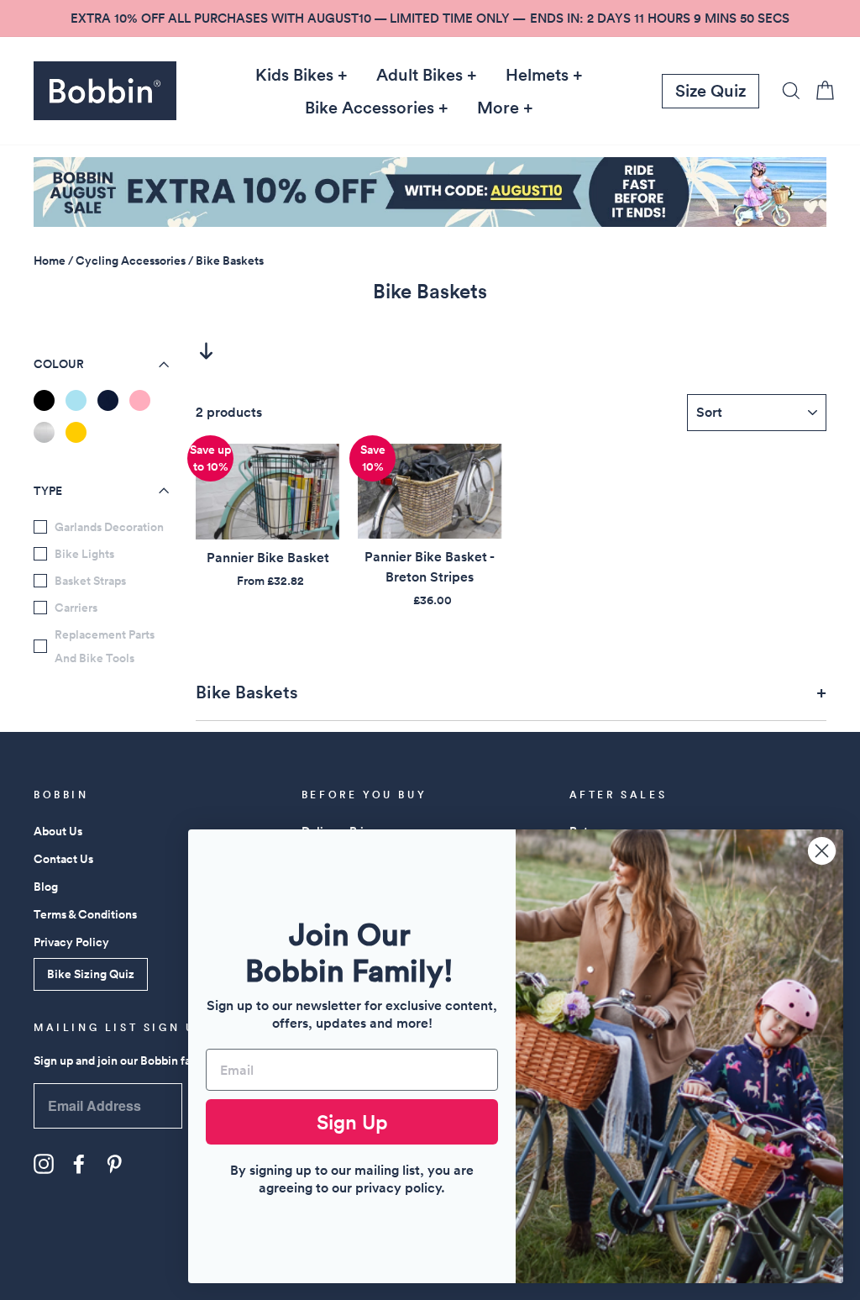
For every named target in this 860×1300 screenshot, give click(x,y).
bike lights (84, 553)
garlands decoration (109, 526)
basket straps (90, 580)
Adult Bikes (419, 75)
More (498, 107)
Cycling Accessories (131, 260)
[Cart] (819, 90)
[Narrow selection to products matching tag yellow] (76, 432)
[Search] (786, 90)
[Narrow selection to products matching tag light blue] (76, 400)
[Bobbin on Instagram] (44, 1164)
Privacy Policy (71, 942)
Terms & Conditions (85, 914)
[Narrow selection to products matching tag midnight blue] (108, 400)
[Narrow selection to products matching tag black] (44, 400)
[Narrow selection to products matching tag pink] (140, 400)
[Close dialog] (821, 851)
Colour (59, 363)
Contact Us (63, 858)
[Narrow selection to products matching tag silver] (44, 432)
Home (50, 260)
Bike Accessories (369, 107)
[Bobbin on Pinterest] (114, 1164)
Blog (46, 886)
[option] (430, 18)
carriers (76, 607)
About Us (58, 831)
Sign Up (352, 1121)
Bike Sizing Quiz (90, 974)
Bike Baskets (230, 260)
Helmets (537, 75)
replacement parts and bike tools (105, 646)
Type (48, 490)
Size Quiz (710, 91)
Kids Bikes (294, 75)
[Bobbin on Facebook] (79, 1164)
